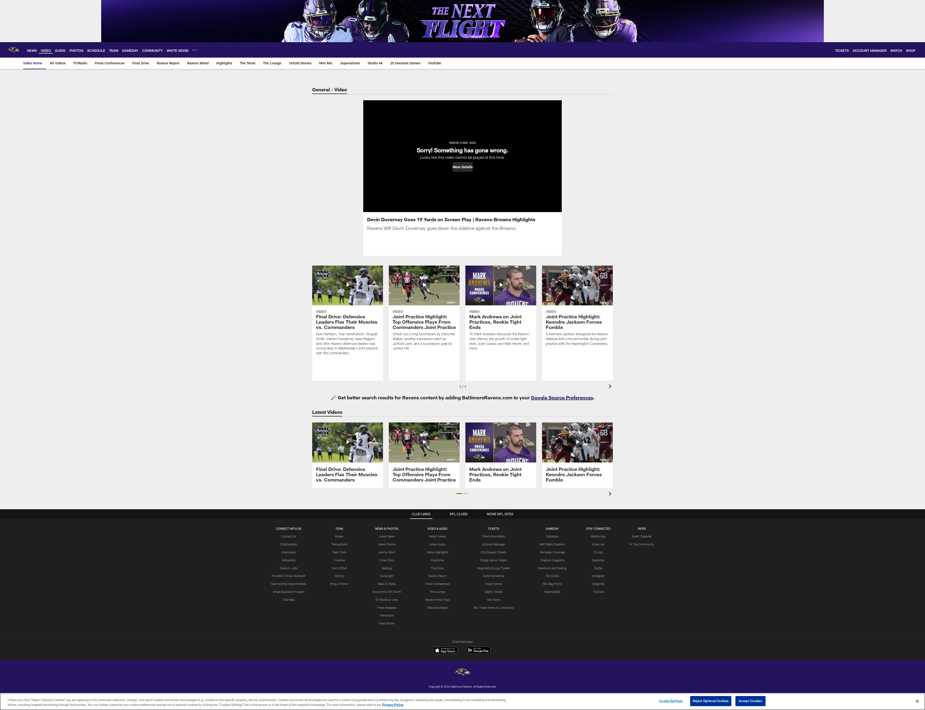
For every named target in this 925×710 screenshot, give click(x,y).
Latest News (387, 536)
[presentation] (611, 386)
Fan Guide (552, 575)
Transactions (339, 544)
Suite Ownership (493, 575)
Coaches (339, 560)
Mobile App (598, 536)
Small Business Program (289, 591)
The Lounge (437, 591)
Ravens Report (437, 575)
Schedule (552, 536)
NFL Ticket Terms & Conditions (494, 607)
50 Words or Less (387, 599)
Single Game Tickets (493, 560)
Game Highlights (437, 552)
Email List (598, 544)
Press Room (387, 623)
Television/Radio (437, 607)
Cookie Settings (671, 701)
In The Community (642, 544)
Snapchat (598, 583)
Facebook (598, 560)
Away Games (493, 583)
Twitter (598, 568)
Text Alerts (493, 599)
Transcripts (387, 615)
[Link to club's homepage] (13, 50)
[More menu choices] (194, 50)
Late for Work (386, 552)
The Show (437, 568)
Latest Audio (437, 544)
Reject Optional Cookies (711, 701)
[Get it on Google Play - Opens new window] (478, 653)
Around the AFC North (386, 591)
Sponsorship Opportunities (288, 583)
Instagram (598, 575)
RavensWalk (552, 591)
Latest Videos (437, 536)
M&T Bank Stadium (552, 544)
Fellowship (289, 560)
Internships (288, 552)
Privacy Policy (392, 705)
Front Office (339, 568)
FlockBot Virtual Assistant (288, 575)
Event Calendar (642, 536)
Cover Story (387, 560)
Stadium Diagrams (552, 560)
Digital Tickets (494, 591)
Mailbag (387, 568)
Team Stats (339, 552)
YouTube (598, 591)
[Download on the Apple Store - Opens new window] (445, 651)
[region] (462, 701)
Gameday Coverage (552, 552)
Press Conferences (437, 583)
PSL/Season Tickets (494, 552)
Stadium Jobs (288, 568)
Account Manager (493, 544)
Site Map (288, 599)
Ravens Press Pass (437, 599)
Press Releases (386, 607)
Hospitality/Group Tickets (493, 568)
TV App (598, 552)
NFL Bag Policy (552, 583)
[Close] (917, 701)
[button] (463, 167)
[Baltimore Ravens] (462, 672)
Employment (288, 544)
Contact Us (288, 536)
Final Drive (437, 560)
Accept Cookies (750, 701)
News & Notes (387, 583)
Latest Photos (387, 544)
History (339, 575)
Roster (339, 536)
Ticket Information (493, 536)
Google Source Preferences (562, 397)
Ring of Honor (339, 583)
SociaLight (387, 575)
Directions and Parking (552, 568)
